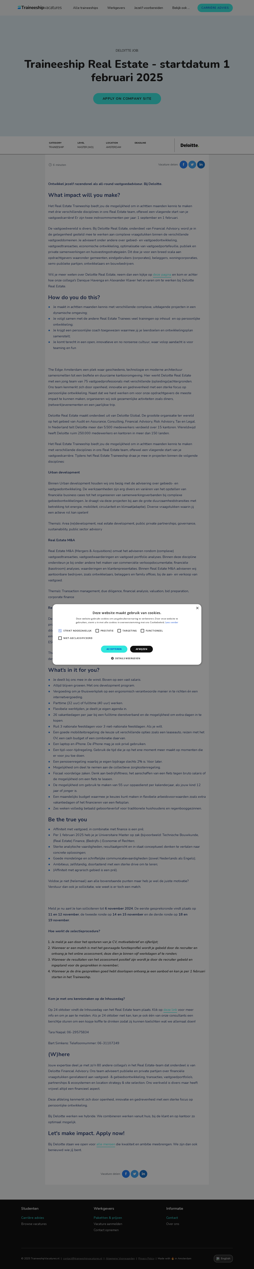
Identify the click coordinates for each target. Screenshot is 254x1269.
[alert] (127, 634)
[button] (127, 658)
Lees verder (171, 622)
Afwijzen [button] (141, 649)
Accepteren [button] (114, 649)
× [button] (197, 608)
